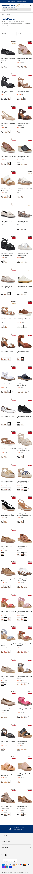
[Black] (5, 66)
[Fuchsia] (5, 489)
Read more (5, 25)
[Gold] (22, 163)
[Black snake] (5, 98)
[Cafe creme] (5, 196)
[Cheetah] (18, 196)
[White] (25, 293)
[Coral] (5, 619)
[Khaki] (5, 586)
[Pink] (18, 66)
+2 (28, 98)
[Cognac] (22, 326)
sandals (13, 23)
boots (9, 23)
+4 (12, 391)
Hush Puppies (9, 14)
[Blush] (2, 423)
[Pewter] (25, 98)
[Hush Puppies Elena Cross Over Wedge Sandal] (8, 855)
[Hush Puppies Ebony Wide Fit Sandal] (24, 828)
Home (3, 14)
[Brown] (9, 814)
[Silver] (25, 228)
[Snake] (2, 98)
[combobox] (16, 9)
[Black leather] (18, 228)
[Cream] (9, 196)
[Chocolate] (18, 131)
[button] (27, 5)
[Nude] (5, 131)
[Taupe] (9, 293)
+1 (28, 228)
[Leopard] (9, 98)
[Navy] (9, 489)
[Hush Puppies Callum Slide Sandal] (8, 828)
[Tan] (2, 66)
